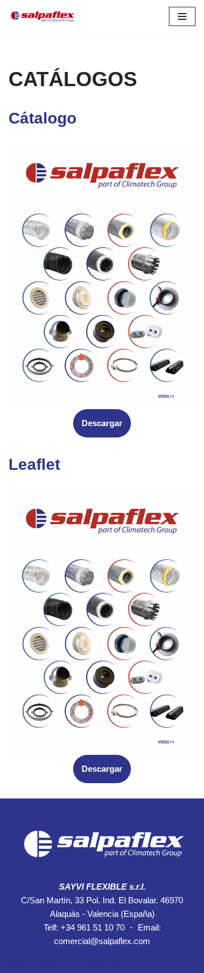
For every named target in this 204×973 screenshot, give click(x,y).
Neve (18, 961)
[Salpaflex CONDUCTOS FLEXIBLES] (42, 16)
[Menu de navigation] (182, 16)
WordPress (105, 961)
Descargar (102, 423)
